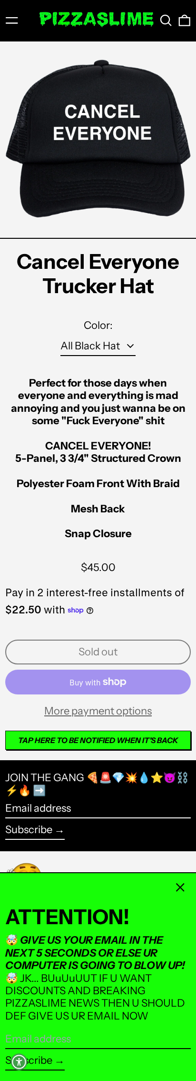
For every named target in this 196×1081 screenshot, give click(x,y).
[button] (166, 20)
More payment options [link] (98, 711)
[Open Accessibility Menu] (19, 1062)
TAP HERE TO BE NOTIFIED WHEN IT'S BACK (98, 740)
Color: (98, 325)
